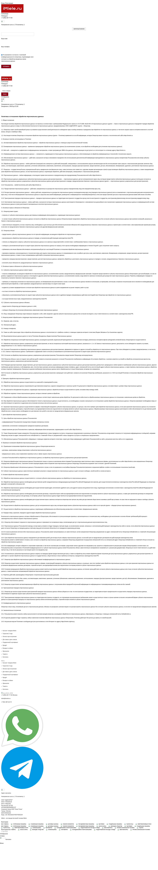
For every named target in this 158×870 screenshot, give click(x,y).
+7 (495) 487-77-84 (6, 18)
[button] (79, 661)
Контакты (68, 628)
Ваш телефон (5, 46)
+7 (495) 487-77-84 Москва (9, 695)
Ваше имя (4, 38)
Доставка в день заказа (47, 628)
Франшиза (62, 628)
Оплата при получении (32, 628)
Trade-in (5, 654)
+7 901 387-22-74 (6, 702)
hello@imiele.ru (5, 698)
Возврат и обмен (8, 648)
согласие (4, 59)
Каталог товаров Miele (8, 628)
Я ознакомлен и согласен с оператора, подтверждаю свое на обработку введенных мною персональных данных (17, 58)
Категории (4, 822)
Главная (3, 112)
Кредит (56, 628)
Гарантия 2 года (20, 628)
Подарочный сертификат (10, 642)
